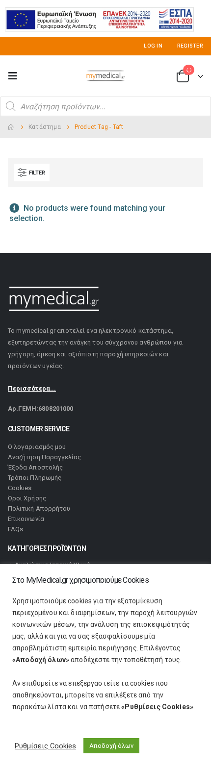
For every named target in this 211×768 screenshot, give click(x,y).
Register (190, 46)
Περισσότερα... (32, 388)
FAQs (15, 529)
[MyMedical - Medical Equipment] (105, 76)
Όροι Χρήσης (27, 498)
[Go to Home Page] (11, 127)
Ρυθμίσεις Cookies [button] (45, 746)
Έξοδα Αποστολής (35, 467)
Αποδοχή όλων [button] (111, 745)
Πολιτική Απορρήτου (39, 508)
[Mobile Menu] (16, 76)
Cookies (19, 488)
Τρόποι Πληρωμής (34, 477)
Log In (153, 46)
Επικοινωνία (26, 518)
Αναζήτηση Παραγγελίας (44, 457)
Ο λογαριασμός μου (37, 446)
